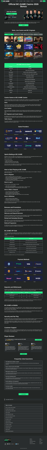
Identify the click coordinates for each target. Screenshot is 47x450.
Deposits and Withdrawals (9, 422)
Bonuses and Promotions (9, 417)
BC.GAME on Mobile (8, 424)
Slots (37, 34)
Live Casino (18, 34)
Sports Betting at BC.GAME (9, 414)
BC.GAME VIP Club (8, 419)
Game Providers (8, 412)
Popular (8, 34)
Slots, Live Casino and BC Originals (10, 407)
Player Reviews (8, 429)
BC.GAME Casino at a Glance (10, 409)
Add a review (38, 339)
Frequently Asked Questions (9, 431)
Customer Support (8, 427)
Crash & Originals (27, 34)
